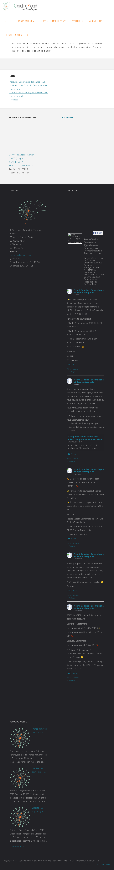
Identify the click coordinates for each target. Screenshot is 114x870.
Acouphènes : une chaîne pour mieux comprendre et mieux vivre (85, 438)
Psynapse (13, 99)
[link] (27, 35)
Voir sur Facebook (73, 369)
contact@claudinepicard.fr (21, 165)
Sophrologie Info (16, 96)
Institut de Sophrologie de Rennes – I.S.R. (27, 82)
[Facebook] (108, 861)
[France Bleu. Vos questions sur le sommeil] (20, 738)
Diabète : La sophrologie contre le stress (39, 809)
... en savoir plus (17, 846)
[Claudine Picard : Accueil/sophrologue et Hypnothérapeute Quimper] (19, 7)
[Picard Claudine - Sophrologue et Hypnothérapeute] (75, 238)
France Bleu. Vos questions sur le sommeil (39, 730)
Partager (72, 372)
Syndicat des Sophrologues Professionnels (28, 92)
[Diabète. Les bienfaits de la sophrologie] (20, 777)
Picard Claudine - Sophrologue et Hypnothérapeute (89, 291)
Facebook (67, 117)
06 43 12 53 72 (16, 162)
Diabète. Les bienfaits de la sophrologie (38, 770)
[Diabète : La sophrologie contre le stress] (20, 817)
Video (73, 454)
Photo (74, 364)
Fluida (95, 864)
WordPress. (105, 864)
